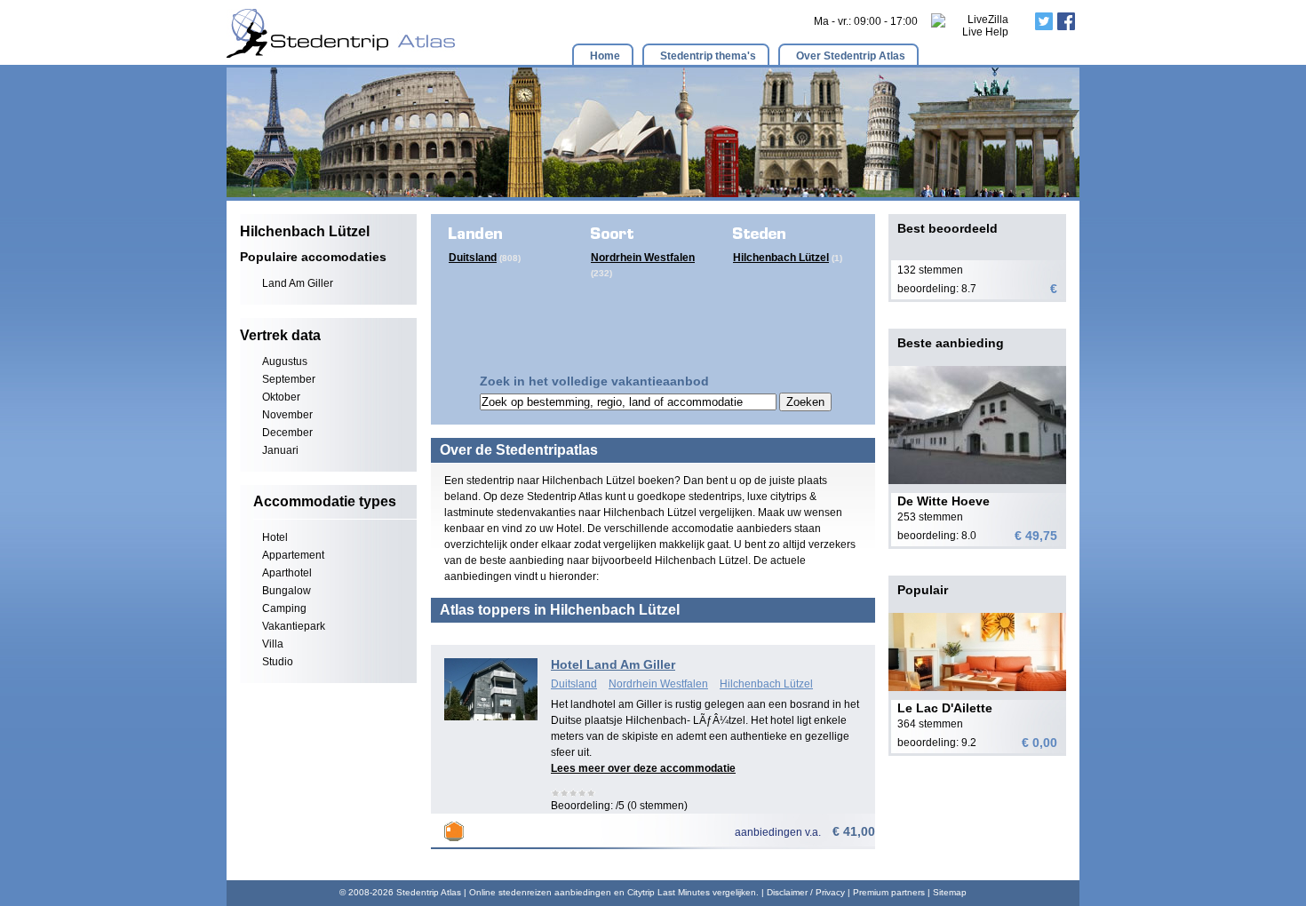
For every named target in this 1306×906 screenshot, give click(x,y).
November (287, 415)
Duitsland (473, 257)
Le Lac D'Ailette (944, 708)
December (287, 432)
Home (605, 56)
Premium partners (889, 892)
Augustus (284, 361)
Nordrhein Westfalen (643, 257)
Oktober (281, 397)
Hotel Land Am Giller (613, 664)
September (288, 379)
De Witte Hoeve (943, 501)
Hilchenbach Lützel (781, 257)
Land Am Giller (297, 283)
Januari (280, 450)
